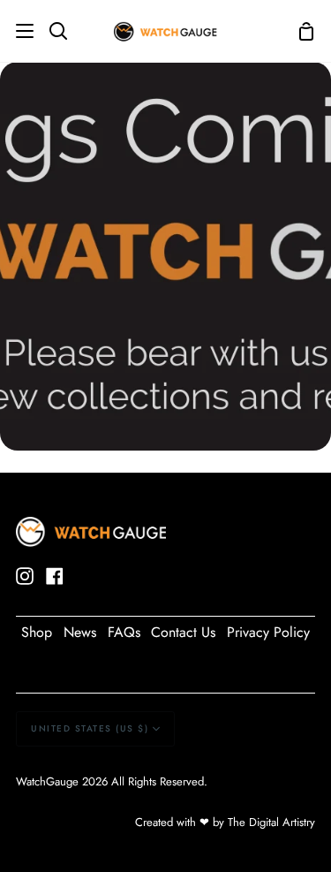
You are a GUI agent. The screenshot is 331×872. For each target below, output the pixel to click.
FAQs (124, 632)
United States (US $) (89, 728)
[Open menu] (17, 31)
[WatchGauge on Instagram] (25, 576)
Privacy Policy (268, 632)
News (80, 632)
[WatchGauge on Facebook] (55, 576)
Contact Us (183, 632)
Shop (36, 632)
